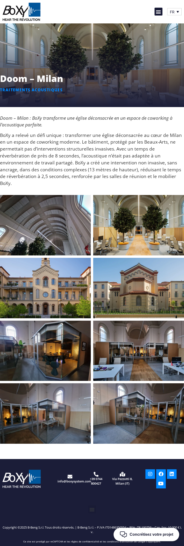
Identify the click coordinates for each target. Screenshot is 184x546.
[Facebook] (161, 474)
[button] (158, 12)
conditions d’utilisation (120, 541)
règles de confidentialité (85, 541)
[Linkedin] (172, 474)
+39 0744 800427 (96, 481)
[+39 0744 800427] (96, 474)
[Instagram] (150, 474)
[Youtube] (161, 483)
